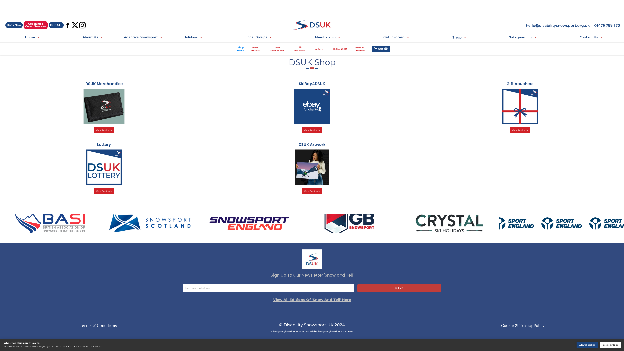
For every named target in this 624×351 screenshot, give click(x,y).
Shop (457, 37)
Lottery (319, 49)
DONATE (56, 25)
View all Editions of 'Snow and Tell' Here (312, 300)
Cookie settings (610, 345)
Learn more (96, 346)
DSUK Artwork (255, 49)
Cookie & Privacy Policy (522, 325)
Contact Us (588, 37)
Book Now (14, 25)
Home (30, 37)
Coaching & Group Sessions (35, 25)
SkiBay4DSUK (340, 49)
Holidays (190, 37)
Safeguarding (520, 37)
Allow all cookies (587, 345)
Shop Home (240, 49)
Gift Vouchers (299, 49)
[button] (32, 37)
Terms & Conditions (98, 325)
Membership (325, 37)
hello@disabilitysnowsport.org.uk (558, 25)
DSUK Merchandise (277, 49)
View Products (104, 130)
